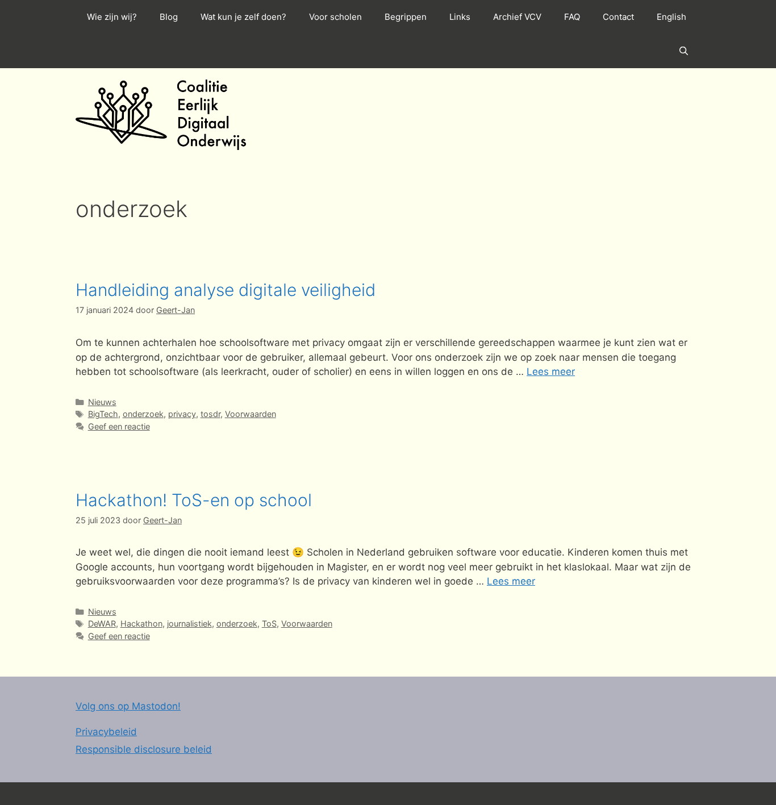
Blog (169, 16)
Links (459, 16)
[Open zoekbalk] (683, 51)
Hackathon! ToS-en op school (194, 500)
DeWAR (102, 623)
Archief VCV (517, 16)
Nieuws (102, 402)
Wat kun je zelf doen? (243, 16)
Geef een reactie (119, 426)
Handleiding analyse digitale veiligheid (226, 290)
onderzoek (143, 414)
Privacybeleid (106, 731)
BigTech (103, 414)
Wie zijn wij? (112, 16)
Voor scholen (335, 16)
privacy (182, 414)
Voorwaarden (250, 414)
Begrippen (406, 16)
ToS (269, 623)
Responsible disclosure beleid (144, 749)
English (671, 16)
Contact (618, 16)
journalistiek (189, 623)
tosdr (210, 414)
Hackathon (141, 623)
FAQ (572, 16)
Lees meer (551, 371)
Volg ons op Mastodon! (128, 706)
